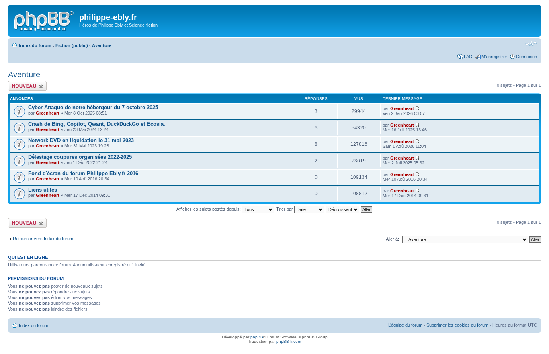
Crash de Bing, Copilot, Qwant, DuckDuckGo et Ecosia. (96, 124)
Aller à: (392, 239)
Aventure (101, 45)
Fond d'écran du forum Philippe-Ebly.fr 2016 (83, 173)
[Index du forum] (44, 20)
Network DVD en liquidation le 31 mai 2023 (81, 140)
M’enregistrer (494, 56)
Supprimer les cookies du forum (457, 325)
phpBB (256, 337)
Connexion (526, 56)
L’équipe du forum (405, 325)
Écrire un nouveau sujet (26, 85)
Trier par (285, 209)
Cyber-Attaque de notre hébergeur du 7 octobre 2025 (93, 107)
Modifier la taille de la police (531, 43)
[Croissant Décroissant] (349, 209)
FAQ (468, 56)
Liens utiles (42, 190)
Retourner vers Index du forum (43, 238)
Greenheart (47, 112)
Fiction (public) (71, 45)
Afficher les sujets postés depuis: (209, 209)
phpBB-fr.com (288, 341)
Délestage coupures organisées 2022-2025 (80, 157)
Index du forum (35, 45)
